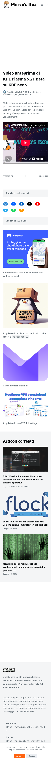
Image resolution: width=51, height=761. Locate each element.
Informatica (9, 95)
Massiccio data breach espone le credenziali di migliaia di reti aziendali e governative (24, 567)
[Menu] (42, 4)
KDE (16, 95)
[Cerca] (47, 5)
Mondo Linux (25, 95)
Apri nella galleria (38, 125)
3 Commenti (23, 486)
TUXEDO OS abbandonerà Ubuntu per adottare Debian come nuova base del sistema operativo (23, 479)
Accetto (19, 756)
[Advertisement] (25, 36)
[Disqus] (25, 620)
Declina (32, 756)
